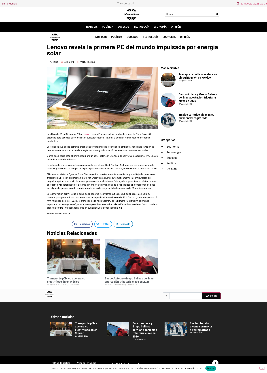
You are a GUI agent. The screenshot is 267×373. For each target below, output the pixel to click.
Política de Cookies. (61, 363)
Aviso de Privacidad (86, 363)
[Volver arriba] (215, 363)
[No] (262, 368)
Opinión (176, 26)
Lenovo (86, 134)
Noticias (92, 26)
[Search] (217, 14)
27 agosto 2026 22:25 (254, 3)
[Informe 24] (131, 14)
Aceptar (211, 368)
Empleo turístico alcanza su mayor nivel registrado (196, 116)
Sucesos (123, 26)
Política (107, 26)
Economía (160, 26)
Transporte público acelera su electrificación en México (63, 3)
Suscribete (211, 295)
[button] (82, 224)
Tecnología (141, 26)
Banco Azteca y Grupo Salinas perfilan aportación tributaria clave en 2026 (129, 280)
